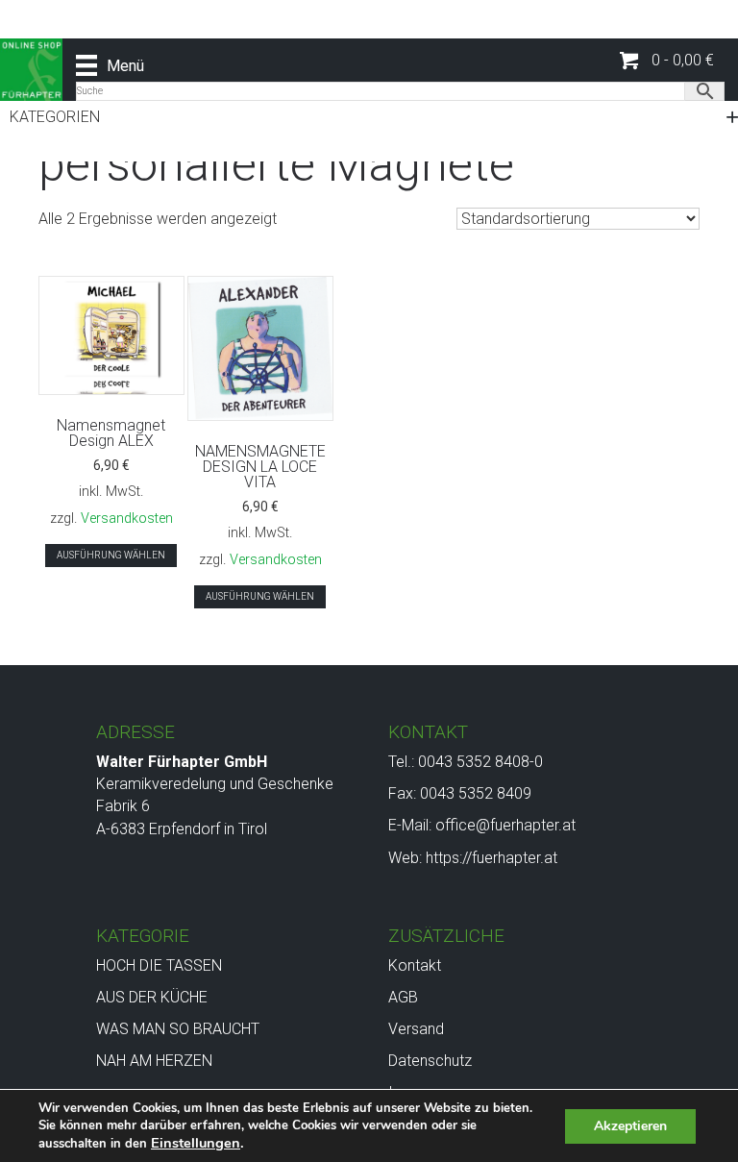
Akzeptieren (630, 1126)
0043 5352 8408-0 (480, 762)
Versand (416, 1029)
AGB (403, 997)
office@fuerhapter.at (505, 825)
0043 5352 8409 (475, 793)
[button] (667, 61)
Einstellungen (195, 1142)
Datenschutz (430, 1060)
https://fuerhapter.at (491, 858)
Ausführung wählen (111, 555)
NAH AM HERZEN (154, 1060)
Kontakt (414, 965)
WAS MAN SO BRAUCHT (177, 1029)
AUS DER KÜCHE (152, 997)
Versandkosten (127, 518)
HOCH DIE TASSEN (159, 965)
